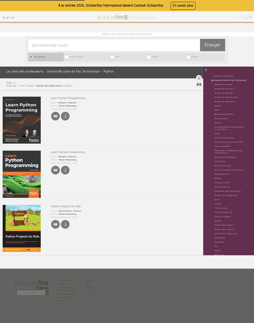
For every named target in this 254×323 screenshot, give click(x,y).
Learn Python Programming (68, 98)
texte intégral (76, 57)
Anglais (218, 106)
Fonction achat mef (223, 212)
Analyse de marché (223, 85)
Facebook (90, 281)
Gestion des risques (224, 225)
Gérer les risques (223, 217)
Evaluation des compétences (228, 191)
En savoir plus (183, 6)
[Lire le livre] (55, 120)
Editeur (194, 57)
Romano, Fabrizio (67, 103)
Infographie (220, 238)
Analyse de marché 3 (224, 89)
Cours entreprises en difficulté (229, 142)
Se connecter (237, 17)
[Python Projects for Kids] (22, 251)
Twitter (88, 284)
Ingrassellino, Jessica (69, 211)
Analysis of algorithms (225, 102)
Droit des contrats (223, 166)
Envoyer (212, 45)
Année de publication (49, 86)
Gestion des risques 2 (225, 229)
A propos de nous (65, 284)
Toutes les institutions (223, 76)
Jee (216, 246)
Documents (40, 57)
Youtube (89, 287)
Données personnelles (67, 294)
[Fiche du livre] (65, 120)
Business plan (221, 119)
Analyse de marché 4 (224, 93)
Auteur (155, 57)
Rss (59, 304)
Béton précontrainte (224, 114)
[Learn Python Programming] (22, 143)
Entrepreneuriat (222, 174)
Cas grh (218, 123)
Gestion (218, 221)
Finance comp (221, 208)
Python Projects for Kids (66, 206)
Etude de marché (222, 187)
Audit (217, 110)
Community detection (224, 138)
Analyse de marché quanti (227, 97)
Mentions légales (65, 287)
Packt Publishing (67, 106)
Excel (217, 200)
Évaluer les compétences (226, 196)
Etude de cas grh (222, 183)
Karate (218, 251)
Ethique (218, 179)
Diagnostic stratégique (225, 157)
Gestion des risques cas (226, 234)
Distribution (220, 162)
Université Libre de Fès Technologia (229, 80)
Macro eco (219, 255)
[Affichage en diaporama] (199, 85)
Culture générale (222, 146)
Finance (218, 204)
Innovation (219, 242)
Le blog (61, 301)
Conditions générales (67, 291)
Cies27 (218, 134)
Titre (117, 57)
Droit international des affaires (229, 170)
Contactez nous (64, 297)
